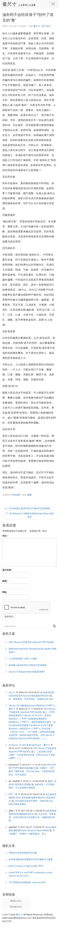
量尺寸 (9, 4)
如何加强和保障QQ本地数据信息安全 (32, 812)
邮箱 (5, 580)
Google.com (16, 906)
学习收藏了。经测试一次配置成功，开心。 (32, 832)
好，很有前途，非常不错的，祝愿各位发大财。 (32, 698)
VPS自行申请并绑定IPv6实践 (23, 852)
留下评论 (46, 26)
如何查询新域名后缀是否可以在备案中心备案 (31, 859)
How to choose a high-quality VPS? (26, 865)
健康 (29, 494)
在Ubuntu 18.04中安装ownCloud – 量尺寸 (29, 744)
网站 (4, 592)
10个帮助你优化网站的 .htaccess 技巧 (27, 882)
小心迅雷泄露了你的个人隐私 (23, 658)
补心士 (12, 692)
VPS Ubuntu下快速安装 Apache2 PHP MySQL (31, 642)
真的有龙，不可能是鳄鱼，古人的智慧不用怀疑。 (32, 786)
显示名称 (7, 569)
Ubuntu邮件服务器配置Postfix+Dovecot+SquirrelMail (33, 828)
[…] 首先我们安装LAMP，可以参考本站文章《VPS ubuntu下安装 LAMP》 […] (32, 755)
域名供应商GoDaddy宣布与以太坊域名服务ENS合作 (31, 694)
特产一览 (13, 794)
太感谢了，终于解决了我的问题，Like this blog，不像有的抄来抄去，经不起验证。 (32, 771)
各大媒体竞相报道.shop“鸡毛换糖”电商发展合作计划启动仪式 (32, 797)
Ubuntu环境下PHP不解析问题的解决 (32, 766)
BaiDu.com (15, 900)
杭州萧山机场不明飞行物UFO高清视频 (27, 665)
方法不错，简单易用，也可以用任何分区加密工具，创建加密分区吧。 (32, 817)
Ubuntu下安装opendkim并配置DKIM (26, 671)
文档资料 (16, 494)
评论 (5, 535)
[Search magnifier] (54, 626)
